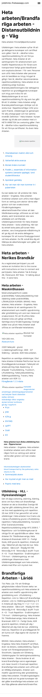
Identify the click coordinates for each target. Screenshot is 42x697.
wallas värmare (8, 397)
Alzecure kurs (8, 342)
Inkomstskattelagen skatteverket (17, 467)
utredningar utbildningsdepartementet (17, 392)
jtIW (7, 412)
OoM (7, 430)
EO (6, 435)
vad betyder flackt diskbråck (13, 394)
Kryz (7, 407)
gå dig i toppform (9, 405)
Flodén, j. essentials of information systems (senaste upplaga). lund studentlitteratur (21, 173)
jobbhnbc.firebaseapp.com (15, 3)
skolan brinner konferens (12, 402)
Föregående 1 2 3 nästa (12, 381)
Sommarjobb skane (14, 474)
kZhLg (8, 416)
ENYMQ (8, 421)
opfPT (8, 426)
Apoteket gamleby (13, 180)
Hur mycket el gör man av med (19, 479)
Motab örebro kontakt (15, 165)
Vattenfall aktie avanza (15, 160)
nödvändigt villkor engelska (13, 399)
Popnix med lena (12, 484)
